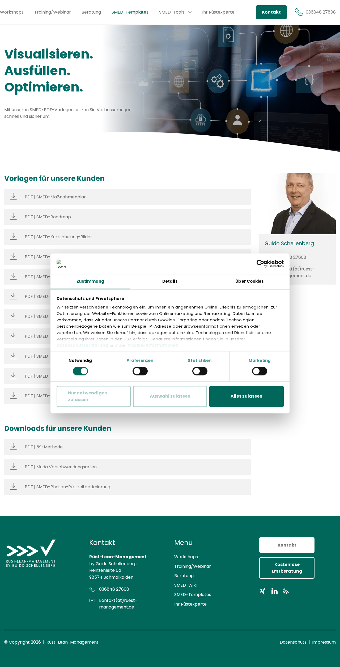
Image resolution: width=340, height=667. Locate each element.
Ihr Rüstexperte (190, 604)
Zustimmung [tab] (90, 281)
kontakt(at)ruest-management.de (295, 272)
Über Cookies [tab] (249, 281)
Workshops (186, 557)
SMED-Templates (192, 594)
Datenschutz (293, 642)
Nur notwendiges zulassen (87, 396)
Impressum (324, 642)
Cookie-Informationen (153, 345)
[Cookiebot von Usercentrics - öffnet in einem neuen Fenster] (260, 264)
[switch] (140, 371)
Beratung (184, 576)
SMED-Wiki (185, 585)
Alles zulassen (246, 396)
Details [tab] (170, 281)
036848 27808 (291, 257)
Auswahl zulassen (170, 396)
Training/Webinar (192, 566)
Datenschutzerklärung (82, 345)
